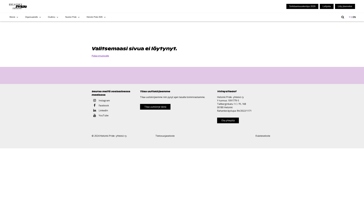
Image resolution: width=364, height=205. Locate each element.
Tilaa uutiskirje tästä (155, 106)
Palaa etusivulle (100, 55)
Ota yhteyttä (228, 120)
